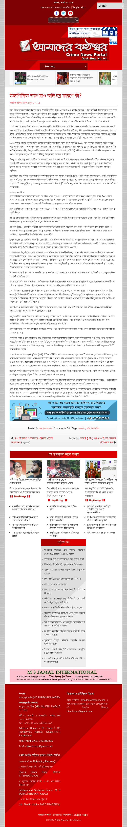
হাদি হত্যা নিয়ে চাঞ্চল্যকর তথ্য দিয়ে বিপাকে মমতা (64, 559)
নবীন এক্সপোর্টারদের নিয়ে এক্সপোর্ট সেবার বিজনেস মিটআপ (25, 519)
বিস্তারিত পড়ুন (20, 496)
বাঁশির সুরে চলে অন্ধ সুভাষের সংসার (101, 532)
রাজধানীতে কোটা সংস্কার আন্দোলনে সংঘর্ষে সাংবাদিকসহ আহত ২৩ (26, 508)
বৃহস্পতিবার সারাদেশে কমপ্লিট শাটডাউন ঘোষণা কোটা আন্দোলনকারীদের (98, 509)
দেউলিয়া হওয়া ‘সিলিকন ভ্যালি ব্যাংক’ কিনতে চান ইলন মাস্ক (102, 526)
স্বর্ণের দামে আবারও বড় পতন (55, 584)
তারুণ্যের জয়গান (45, 428)
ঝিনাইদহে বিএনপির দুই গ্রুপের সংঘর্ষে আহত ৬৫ (63, 564)
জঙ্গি (88, 428)
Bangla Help (78, 7)
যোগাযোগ (57, 7)
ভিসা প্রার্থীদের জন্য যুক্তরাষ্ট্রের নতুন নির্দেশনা (62, 578)
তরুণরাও (81, 428)
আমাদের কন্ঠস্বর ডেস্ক (18, 102)
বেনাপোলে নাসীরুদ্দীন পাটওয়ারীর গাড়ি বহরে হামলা (63, 607)
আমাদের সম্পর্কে (46, 7)
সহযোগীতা (66, 7)
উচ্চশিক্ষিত (95, 428)
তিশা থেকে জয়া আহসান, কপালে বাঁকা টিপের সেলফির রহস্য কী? (101, 519)
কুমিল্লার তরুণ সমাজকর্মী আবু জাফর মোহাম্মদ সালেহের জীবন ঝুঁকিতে (64, 526)
